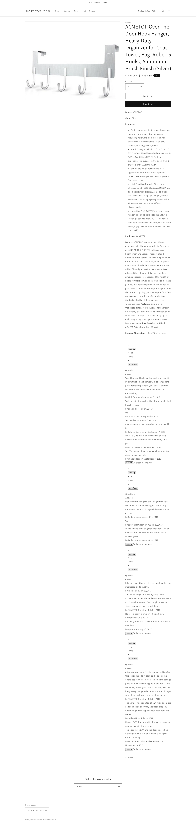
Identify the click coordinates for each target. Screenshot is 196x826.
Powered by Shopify (50, 820)
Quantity (128, 81)
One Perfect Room (36, 820)
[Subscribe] (119, 786)
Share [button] (130, 757)
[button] (76, 11)
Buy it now (148, 104)
